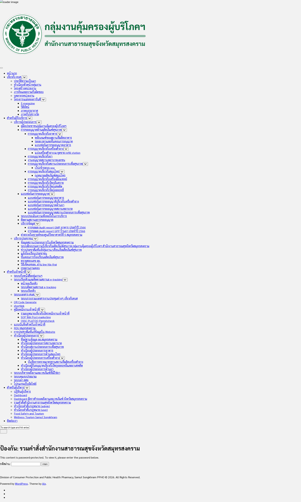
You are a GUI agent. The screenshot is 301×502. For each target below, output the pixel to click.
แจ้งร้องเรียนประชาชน (34, 253)
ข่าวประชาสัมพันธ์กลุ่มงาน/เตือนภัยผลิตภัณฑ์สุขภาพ (51, 250)
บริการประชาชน (23, 238)
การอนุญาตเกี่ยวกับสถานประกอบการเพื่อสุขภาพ (55, 163)
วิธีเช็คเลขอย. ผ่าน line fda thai (39, 264)
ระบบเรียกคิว (28, 291)
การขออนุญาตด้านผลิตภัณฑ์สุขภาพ (41, 129)
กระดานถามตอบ (30, 268)
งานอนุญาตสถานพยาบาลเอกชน (46, 160)
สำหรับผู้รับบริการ (17, 118)
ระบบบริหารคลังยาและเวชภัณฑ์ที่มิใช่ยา (37, 373)
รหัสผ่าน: (5, 464)
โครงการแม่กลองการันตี (27, 99)
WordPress (21, 483)
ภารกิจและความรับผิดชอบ (29, 92)
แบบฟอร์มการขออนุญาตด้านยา (46, 205)
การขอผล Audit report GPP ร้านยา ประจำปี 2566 (56, 231)
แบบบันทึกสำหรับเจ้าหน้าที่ (29, 324)
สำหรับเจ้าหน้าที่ (16, 272)
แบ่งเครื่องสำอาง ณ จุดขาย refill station (57, 152)
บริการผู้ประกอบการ (25, 122)
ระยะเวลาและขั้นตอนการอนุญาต (54, 141)
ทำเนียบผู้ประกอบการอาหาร (37, 350)
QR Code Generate (25, 302)
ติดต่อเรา (12, 421)
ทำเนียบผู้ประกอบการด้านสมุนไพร (40, 354)
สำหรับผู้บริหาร (15, 387)
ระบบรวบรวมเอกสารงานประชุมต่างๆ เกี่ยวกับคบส (49, 298)
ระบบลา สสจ (21, 380)
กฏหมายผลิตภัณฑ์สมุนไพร (50, 175)
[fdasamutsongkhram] (8, 494)
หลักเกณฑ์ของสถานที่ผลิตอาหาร (53, 137)
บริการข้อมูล (28, 223)
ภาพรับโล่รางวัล (30, 114)
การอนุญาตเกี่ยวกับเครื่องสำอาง (45, 148)
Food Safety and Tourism (29, 413)
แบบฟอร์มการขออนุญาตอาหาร (53, 145)
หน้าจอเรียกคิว (29, 283)
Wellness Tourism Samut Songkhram (35, 417)
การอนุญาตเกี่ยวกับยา (40, 156)
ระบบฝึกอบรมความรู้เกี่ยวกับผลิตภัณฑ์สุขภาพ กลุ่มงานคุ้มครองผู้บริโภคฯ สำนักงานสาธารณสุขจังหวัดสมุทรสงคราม (85, 246)
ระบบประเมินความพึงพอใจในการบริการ (44, 216)
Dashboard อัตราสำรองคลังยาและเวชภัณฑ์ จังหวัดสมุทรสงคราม (50, 399)
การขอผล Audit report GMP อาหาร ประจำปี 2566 (57, 227)
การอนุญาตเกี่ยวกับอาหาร (42, 133)
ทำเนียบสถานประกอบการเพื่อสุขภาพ (42, 347)
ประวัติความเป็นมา (25, 81)
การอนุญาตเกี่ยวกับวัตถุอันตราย (46, 182)
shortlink (19, 306)
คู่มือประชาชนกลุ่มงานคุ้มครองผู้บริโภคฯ (43, 126)
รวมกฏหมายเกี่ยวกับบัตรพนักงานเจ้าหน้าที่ (45, 313)
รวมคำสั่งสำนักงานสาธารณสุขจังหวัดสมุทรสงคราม (42, 402)
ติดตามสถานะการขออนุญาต (37, 220)
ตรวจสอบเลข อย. (31, 261)
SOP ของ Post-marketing (36, 317)
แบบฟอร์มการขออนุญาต (35, 193)
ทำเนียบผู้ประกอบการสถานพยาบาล (41, 343)
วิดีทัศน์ (25, 107)
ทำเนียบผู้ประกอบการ (26, 335)
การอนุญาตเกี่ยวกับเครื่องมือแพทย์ (47, 179)
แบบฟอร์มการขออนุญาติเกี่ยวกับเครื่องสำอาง (53, 201)
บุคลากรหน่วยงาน (24, 95)
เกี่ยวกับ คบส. (14, 77)
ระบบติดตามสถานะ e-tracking (38, 287)
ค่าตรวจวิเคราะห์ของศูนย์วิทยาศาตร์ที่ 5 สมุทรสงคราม (51, 235)
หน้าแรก (12, 73)
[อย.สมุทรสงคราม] (8, 497)
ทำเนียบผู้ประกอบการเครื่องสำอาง (40, 358)
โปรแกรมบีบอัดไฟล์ (25, 384)
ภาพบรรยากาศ (29, 110)
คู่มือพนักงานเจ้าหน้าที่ (27, 309)
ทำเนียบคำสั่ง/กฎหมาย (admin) (32, 406)
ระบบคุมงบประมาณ (25, 376)
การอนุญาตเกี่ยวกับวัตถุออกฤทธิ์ (46, 190)
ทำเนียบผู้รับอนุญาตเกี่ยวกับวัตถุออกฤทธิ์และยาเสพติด (52, 365)
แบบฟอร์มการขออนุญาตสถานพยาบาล (50, 209)
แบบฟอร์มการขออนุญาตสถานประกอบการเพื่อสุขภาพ (59, 212)
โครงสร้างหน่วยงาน (25, 88)
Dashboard (20, 395)
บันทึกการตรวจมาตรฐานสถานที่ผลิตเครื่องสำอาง (55, 362)
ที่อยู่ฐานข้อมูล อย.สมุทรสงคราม (39, 339)
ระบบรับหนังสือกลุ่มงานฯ (28, 276)
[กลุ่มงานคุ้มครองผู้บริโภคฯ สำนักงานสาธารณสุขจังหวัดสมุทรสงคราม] (8, 490)
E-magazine (28, 103)
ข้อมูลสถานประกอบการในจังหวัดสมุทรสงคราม (47, 242)
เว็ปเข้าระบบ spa (45, 167)
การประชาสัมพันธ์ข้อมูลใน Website (34, 332)
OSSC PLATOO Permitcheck (38, 321)
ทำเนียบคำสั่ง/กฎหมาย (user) (31, 410)
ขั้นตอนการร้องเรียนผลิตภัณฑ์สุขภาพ (42, 257)
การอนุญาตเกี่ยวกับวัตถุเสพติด (45, 186)
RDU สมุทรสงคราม (25, 328)
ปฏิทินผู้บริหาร (22, 391)
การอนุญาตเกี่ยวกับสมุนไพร (43, 171)
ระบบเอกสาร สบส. (24, 294)
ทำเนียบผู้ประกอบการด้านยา (37, 369)
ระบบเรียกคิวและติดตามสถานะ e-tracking (38, 279)
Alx (44, 483)
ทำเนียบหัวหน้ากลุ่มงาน (27, 84)
